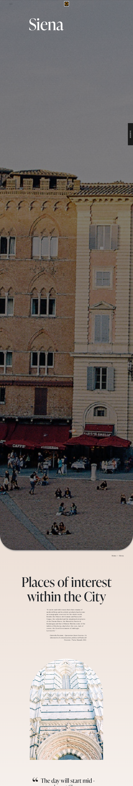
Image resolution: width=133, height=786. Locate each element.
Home (114, 556)
